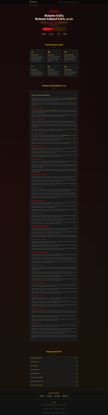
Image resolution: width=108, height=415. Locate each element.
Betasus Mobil (57, 408)
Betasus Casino (62, 408)
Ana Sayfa (31, 5)
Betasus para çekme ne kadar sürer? (54, 381)
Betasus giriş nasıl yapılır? (54, 361)
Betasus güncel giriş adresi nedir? (54, 357)
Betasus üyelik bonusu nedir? (54, 373)
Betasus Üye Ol (51, 408)
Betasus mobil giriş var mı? (54, 369)
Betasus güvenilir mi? (54, 365)
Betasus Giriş (45, 408)
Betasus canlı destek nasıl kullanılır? (54, 385)
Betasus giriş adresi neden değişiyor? (54, 377)
